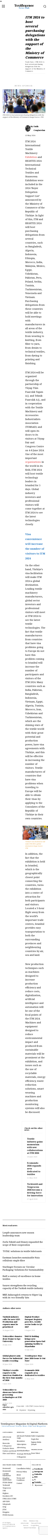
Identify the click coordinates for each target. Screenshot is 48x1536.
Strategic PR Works (24, 1454)
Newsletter (21, 1441)
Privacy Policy (22, 1472)
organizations (33, 461)
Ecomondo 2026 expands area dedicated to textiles (35, 1372)
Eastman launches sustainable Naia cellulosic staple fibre (21, 1259)
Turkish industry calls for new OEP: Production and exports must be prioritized (11, 1322)
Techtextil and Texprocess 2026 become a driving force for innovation (35, 1190)
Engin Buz (35, 1439)
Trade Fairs (29, 62)
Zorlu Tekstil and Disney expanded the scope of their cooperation (23, 1243)
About (19, 1475)
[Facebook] (7, 77)
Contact (19, 1483)
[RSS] (33, 1477)
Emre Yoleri (35, 1453)
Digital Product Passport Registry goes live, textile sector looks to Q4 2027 (33, 1322)
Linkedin (38, 1474)
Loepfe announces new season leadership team (18, 1234)
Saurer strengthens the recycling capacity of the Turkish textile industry (23, 1287)
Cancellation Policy (23, 1468)
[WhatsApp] (25, 77)
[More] (42, 77)
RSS (36, 1477)
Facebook (38, 1469)
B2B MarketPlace (23, 1451)
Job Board (20, 1436)
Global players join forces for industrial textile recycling (12, 1358)
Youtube (37, 1482)
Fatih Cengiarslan (39, 128)
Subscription (21, 1444)
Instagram (38, 1472)
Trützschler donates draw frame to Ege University (12, 1338)
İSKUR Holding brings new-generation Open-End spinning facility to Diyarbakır (35, 1341)
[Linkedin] (19, 77)
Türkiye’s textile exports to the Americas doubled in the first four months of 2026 (13, 1375)
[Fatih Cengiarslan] (27, 128)
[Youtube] (33, 1482)
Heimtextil (6, 1468)
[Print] (36, 77)
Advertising (21, 1447)
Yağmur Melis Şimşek (36, 1443)
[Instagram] (33, 1472)
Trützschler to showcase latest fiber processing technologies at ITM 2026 (13, 1395)
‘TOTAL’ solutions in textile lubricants (22, 1251)
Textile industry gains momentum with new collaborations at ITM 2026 (35, 1145)
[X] (13, 77)
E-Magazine (21, 1457)
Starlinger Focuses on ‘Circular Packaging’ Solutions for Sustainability (23, 1268)
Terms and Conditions (21, 1479)
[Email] (30, 77)
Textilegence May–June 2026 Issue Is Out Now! (35, 1358)
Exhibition (31, 157)
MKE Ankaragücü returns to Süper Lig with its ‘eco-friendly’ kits (22, 1296)
